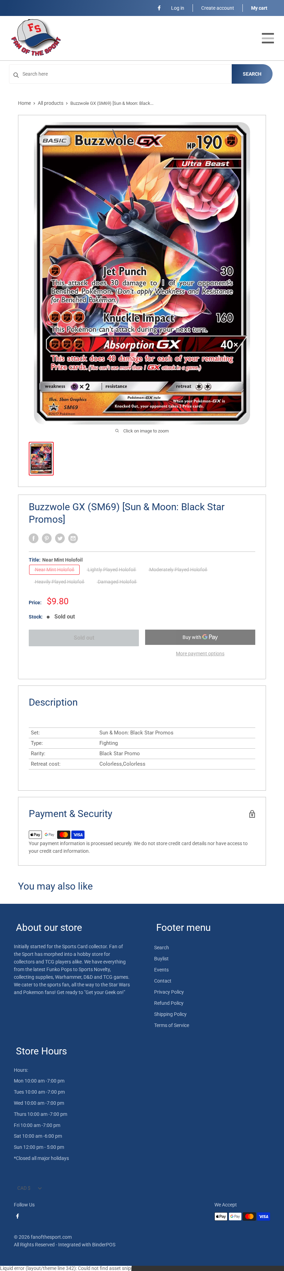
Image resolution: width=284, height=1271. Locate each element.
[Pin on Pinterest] (47, 538)
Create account (217, 8)
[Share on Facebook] (33, 538)
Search (252, 74)
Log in (177, 8)
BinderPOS (103, 1244)
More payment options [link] (200, 653)
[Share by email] (73, 538)
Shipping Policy (170, 1014)
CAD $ (23, 1188)
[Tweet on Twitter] (60, 538)
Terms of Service (171, 1025)
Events (161, 970)
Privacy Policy (169, 992)
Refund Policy (169, 1003)
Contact (162, 981)
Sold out (84, 637)
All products (50, 103)
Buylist (161, 958)
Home (24, 103)
